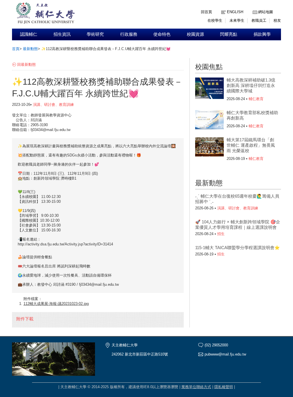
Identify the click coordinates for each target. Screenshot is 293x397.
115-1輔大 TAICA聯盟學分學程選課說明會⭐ (237, 247)
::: (254, 7)
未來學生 (236, 20)
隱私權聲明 (223, 387)
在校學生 (214, 20)
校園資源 (195, 34)
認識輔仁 (28, 34)
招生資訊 (62, 34)
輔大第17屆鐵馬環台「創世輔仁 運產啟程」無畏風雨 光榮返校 (251, 145)
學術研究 (95, 34)
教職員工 (259, 20)
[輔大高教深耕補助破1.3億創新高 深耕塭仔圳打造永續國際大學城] (209, 89)
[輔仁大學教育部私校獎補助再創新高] (209, 121)
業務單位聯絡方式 (196, 387)
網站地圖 (265, 12)
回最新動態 (26, 64)
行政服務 (128, 34)
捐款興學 (262, 34)
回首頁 (206, 12)
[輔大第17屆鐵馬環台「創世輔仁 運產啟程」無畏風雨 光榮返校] (209, 148)
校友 (277, 20)
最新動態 (30, 49)
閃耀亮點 (228, 34)
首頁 (15, 49)
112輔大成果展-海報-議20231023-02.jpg (56, 303)
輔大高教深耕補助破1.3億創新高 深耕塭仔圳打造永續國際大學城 (251, 85)
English (235, 12)
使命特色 (162, 34)
